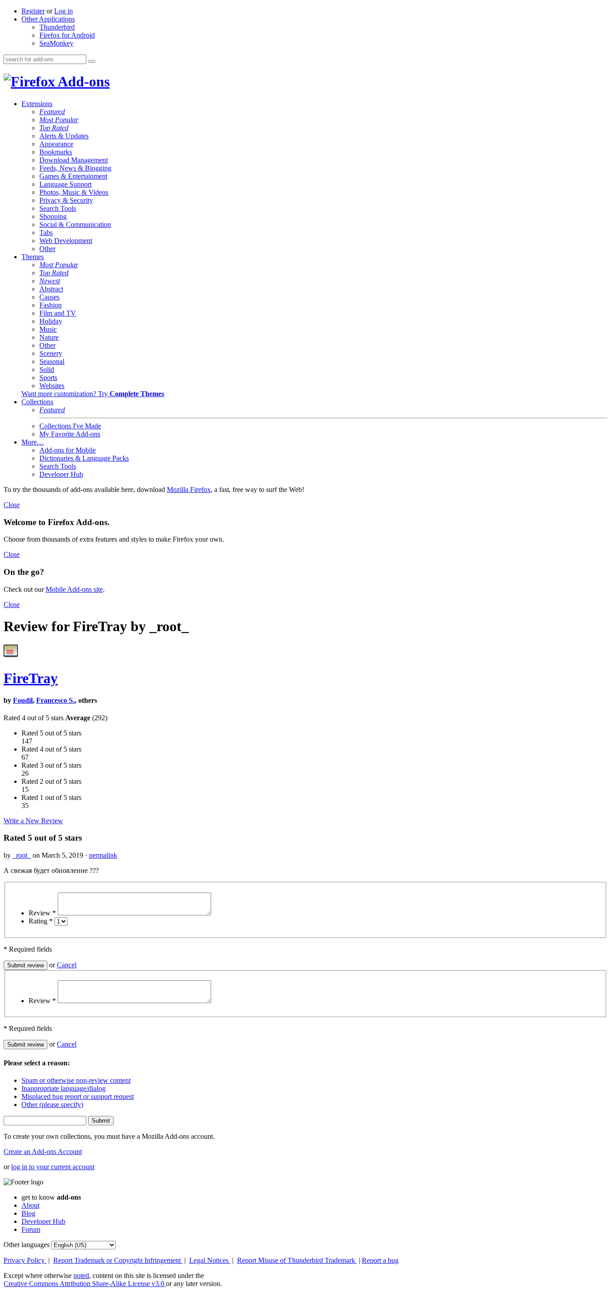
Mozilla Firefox (189, 489)
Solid (46, 369)
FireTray (31, 678)
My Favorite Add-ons (69, 434)
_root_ (22, 855)
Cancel (66, 965)
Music (48, 329)
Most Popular (58, 120)
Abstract (51, 289)
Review (42, 913)
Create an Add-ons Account (43, 1151)
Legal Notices (209, 1260)
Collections (37, 402)
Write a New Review (33, 821)
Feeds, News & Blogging (75, 168)
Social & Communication (75, 224)
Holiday (50, 321)
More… (32, 442)
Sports (48, 377)
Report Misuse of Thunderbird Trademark (297, 1260)
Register (33, 11)
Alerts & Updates (64, 136)
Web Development (65, 240)
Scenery (50, 353)
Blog (28, 1213)
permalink (103, 855)
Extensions (36, 103)
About (30, 1205)
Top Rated (53, 128)
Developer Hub (61, 474)
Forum (30, 1229)
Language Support (65, 184)
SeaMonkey (56, 43)
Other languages (27, 1244)
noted (81, 1275)
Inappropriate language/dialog (63, 1088)
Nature (49, 337)
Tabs (46, 232)
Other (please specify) (52, 1104)
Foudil (23, 700)
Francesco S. (55, 700)
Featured (52, 111)
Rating (41, 921)
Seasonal (51, 361)
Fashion (50, 305)
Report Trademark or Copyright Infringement (117, 1260)
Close (12, 505)
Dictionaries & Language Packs (84, 458)
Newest (49, 281)
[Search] (91, 61)
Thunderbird (57, 27)
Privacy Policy (25, 1260)
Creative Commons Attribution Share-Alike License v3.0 (85, 1283)
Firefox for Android (67, 35)
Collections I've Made (70, 426)
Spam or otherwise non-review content (76, 1080)
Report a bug (380, 1260)
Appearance (56, 144)
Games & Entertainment (73, 176)
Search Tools (57, 208)
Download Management (73, 160)
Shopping (53, 216)
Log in (63, 11)
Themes (32, 257)
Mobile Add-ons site (74, 589)
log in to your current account (52, 1167)
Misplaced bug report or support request (77, 1096)
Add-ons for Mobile (67, 450)
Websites (51, 385)
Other (47, 248)
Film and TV (57, 313)
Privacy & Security (66, 200)
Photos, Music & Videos (73, 192)
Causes (49, 297)
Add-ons (82, 81)
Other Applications (48, 19)
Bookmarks (55, 152)
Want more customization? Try (92, 393)
